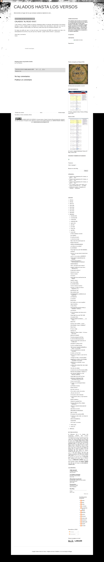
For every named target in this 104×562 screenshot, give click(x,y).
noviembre (73, 217)
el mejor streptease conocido (76, 233)
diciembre (73, 215)
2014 (71, 205)
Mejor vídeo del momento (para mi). (78, 240)
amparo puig (84, 518)
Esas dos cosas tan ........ (76, 389)
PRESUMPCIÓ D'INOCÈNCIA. (77, 410)
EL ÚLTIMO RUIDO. (75, 283)
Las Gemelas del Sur (84, 508)
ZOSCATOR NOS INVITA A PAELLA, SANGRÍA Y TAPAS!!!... (78, 308)
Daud (83, 502)
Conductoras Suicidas (73, 435)
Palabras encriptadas (72, 454)
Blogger (70, 551)
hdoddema (57, 551)
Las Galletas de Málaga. (79, 448)
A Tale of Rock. (74, 305)
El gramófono (79, 439)
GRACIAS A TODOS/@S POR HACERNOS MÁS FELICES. (77, 379)
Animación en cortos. (75, 272)
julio (72, 224)
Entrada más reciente (19, 112)
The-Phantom (19, 63)
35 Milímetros (71, 434)
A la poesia (73, 275)
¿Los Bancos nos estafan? (76, 246)
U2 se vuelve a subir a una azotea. (78, 391)
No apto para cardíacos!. (76, 270)
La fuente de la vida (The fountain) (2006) (79, 369)
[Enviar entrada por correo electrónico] (36, 69)
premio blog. (80, 458)
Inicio (41, 112)
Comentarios (72, 534)
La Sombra (84, 506)
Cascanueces (73, 310)
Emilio (83, 504)
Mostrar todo (86, 493)
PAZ (85, 452)
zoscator (83, 525)
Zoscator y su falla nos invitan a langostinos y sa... (77, 288)
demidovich (84, 520)
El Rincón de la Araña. (75, 438)
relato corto (85, 459)
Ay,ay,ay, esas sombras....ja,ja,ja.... (78, 323)
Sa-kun (83, 514)
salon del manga (76, 463)
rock (69, 463)
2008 (71, 428)
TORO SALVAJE (73, 470)
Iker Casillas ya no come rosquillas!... (78, 302)
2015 (71, 203)
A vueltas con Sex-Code (75, 353)
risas (20, 71)
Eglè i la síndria (74, 412)
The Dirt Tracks (85, 455)
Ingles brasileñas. (74, 304)
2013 (71, 207)
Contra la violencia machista (76, 285)
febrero (72, 424)
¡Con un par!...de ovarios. (76, 422)
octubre (72, 219)
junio (72, 226)
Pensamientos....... (74, 484)
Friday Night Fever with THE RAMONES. (79, 249)
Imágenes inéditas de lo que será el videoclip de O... (78, 268)
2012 (71, 209)
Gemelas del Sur (71, 442)
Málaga (83, 510)
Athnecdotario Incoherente (75, 479)
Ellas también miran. (75, 292)
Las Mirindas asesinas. (75, 385)
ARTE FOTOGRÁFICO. (75, 418)
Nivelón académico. (75, 399)
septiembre (73, 221)
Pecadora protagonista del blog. (77, 337)
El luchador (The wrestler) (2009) (77, 414)
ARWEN (62, 120)
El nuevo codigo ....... (75, 328)
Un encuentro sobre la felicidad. (77, 394)
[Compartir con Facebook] (43, 69)
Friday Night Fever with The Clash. (78, 376)
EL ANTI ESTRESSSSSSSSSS (77, 338)
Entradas (72, 531)
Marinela (83, 512)
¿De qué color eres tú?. (75, 392)
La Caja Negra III (77, 444)
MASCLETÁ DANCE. (75, 335)
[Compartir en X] (41, 69)
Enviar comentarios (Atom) (26, 114)
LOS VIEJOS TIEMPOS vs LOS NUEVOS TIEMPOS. (77, 374)
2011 (71, 210)
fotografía (85, 456)
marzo (72, 232)
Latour (79, 451)
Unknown (84, 516)
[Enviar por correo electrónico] (39, 69)
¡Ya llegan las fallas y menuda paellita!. (79, 357)
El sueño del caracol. (75, 237)
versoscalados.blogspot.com (46, 120)
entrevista (72, 456)
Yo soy (71, 491)
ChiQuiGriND (73, 420)
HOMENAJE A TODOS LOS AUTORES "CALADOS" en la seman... (79, 360)
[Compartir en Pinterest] (44, 69)
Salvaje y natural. (74, 280)
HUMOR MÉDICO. (74, 263)
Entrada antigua (61, 112)
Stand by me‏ (73, 330)
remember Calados (74, 461)
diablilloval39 (84, 521)
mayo (72, 228)
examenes (73, 251)
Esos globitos (73, 235)
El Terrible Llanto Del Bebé (75, 475)
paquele (83, 523)
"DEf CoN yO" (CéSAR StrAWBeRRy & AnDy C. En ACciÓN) (79, 348)
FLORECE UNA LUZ (74, 471)
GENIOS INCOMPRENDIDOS (77, 244)
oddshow (73, 458)
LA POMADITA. (74, 296)
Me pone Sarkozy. (77, 452)
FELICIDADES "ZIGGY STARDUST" (78, 325)
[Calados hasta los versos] (68, 159)
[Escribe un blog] (40, 69)
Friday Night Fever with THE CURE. (78, 315)
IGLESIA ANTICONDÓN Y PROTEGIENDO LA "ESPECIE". (78, 261)
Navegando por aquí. (74, 485)
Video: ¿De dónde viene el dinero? (78, 265)
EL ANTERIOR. (74, 247)
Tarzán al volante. (74, 273)
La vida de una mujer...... (76, 239)
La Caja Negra (79, 443)
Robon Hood (73, 327)
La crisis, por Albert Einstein (76, 345)
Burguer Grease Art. (75, 242)
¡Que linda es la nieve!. (75, 408)
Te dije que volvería (77, 455)
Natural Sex (73, 321)
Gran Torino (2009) (74, 282)
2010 (71, 212)
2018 (71, 200)
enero (72, 426)
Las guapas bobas (74, 317)
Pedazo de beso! (74, 387)
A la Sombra (82, 434)
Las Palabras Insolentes (75, 474)
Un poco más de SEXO (75, 381)
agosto (72, 223)
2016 (71, 201)
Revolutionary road (74, 290)
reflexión (76, 459)
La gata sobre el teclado (75, 447)
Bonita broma (73, 300)
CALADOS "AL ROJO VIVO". (77, 343)
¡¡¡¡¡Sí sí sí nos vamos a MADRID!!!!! (78, 256)
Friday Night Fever (80, 440)
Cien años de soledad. (75, 368)
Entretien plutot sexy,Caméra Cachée (24, 61)
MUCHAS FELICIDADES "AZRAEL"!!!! (79, 371)
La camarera (73, 298)
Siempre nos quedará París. (76, 401)
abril (72, 230)
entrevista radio (78, 456)
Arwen (83, 500)
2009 (71, 214)
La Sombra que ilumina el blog (81, 446)
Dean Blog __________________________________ (78, 489)
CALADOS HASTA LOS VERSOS (45, 6)
